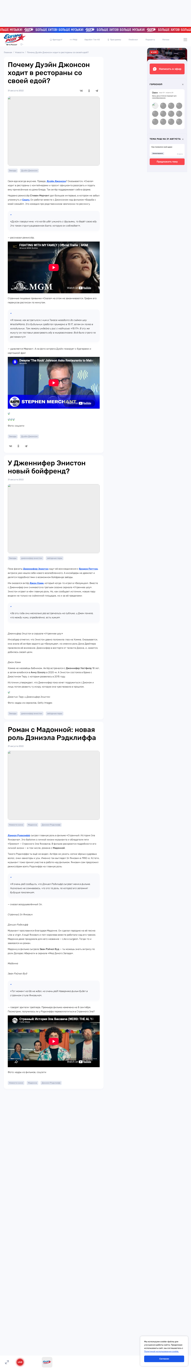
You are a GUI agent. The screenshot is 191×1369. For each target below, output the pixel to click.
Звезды (12, 170)
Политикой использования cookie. (161, 1351)
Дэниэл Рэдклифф (51, 825)
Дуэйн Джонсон (29, 170)
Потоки (165, 39)
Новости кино (16, 825)
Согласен (164, 1359)
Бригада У (57, 39)
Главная (8, 52)
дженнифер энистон (31, 558)
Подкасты (150, 39)
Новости (19, 52)
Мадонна (32, 825)
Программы (115, 39)
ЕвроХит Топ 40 (92, 39)
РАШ (75, 39)
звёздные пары (54, 558)
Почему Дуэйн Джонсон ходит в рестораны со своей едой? (58, 52)
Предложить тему (167, 161)
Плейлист (133, 39)
